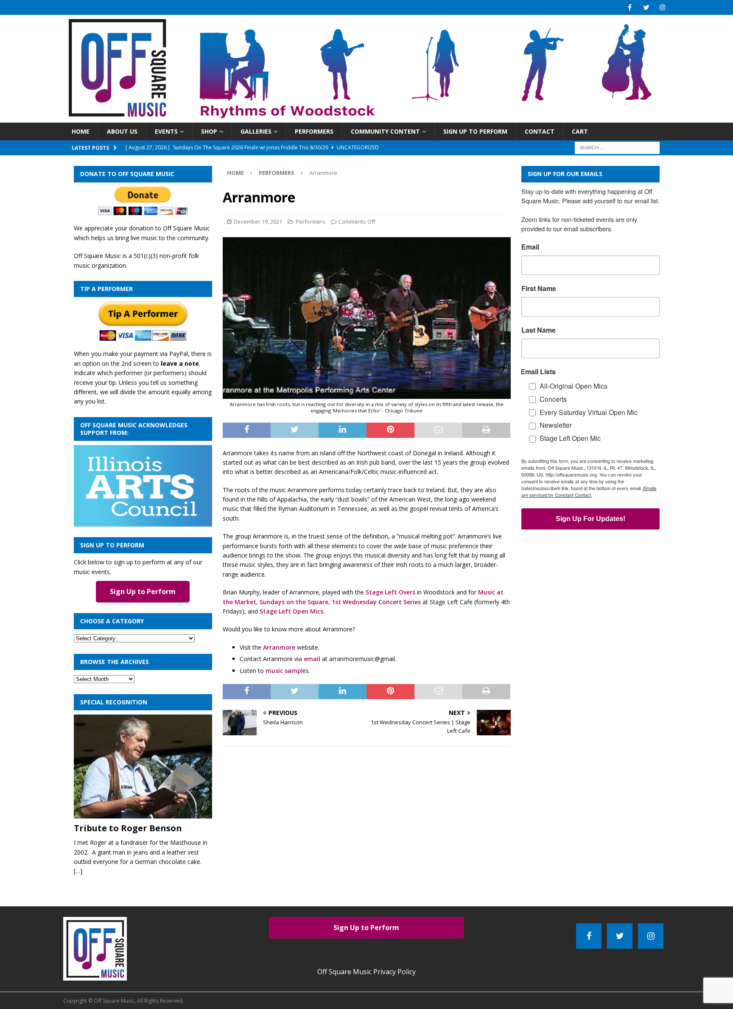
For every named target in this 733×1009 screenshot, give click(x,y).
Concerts (553, 399)
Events (166, 131)
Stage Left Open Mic (570, 438)
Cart (580, 131)
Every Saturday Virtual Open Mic (589, 412)
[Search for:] (617, 147)
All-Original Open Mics (573, 386)
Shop (209, 131)
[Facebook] (629, 7)
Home (81, 131)
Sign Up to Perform (475, 131)
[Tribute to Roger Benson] (143, 766)
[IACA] (143, 522)
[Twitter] (646, 7)
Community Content (385, 131)
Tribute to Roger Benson (128, 828)
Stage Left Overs (390, 592)
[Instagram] (662, 7)
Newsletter (556, 425)
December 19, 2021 (258, 221)
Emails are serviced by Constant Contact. (589, 491)
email (312, 659)
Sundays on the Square (294, 602)
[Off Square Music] (366, 118)
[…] (78, 871)
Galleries (256, 131)
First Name (538, 288)
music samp (283, 671)
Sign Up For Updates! (590, 518)
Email (530, 247)
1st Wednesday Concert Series (376, 602)
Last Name (538, 330)
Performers (314, 131)
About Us (122, 131)
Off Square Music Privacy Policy (366, 971)
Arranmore (279, 647)
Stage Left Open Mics (291, 611)
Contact (539, 131)
